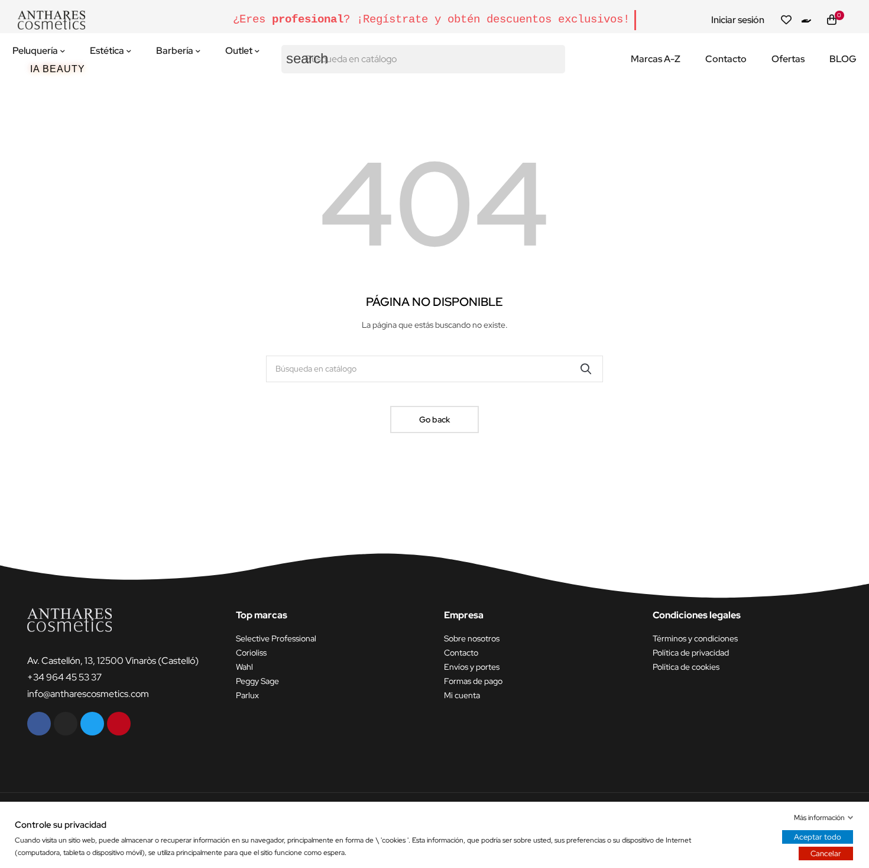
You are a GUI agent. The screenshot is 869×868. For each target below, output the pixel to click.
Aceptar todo (817, 837)
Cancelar (825, 853)
